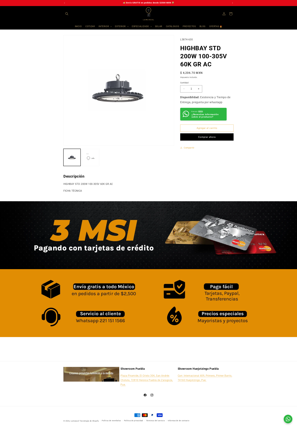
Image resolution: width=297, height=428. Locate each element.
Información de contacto (178, 421)
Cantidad (184, 83)
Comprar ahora (207, 136)
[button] (66, 13)
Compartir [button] (189, 147)
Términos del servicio (155, 421)
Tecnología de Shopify (89, 421)
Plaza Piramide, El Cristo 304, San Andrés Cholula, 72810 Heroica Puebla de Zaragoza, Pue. (147, 380)
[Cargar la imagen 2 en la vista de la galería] (90, 157)
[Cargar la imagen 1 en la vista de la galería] (72, 157)
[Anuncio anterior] (64, 3)
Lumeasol (75, 421)
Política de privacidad (133, 421)
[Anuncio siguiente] (232, 3)
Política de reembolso (111, 421)
